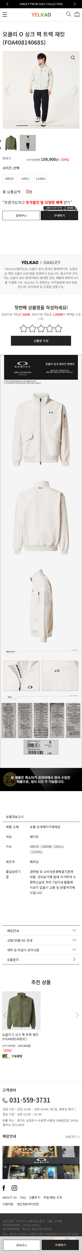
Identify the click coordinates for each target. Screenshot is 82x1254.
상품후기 (34, 1197)
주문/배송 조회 (53, 1197)
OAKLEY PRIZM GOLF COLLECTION (41, 4)
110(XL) (41, 178)
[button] (7, 4)
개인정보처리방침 (28, 1204)
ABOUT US (10, 1197)
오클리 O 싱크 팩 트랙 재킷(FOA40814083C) (20, 1036)
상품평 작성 (41, 341)
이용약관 (8, 1204)
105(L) (25, 178)
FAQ (23, 1197)
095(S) (9, 178)
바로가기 (71, 1136)
